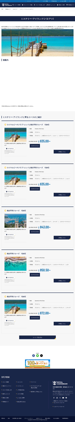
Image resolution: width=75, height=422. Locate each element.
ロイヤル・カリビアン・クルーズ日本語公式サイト (61, 383)
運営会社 (3, 418)
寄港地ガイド (71, 5)
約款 (9, 418)
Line (66, 398)
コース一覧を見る (37, 337)
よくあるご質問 (63, 1)
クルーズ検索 (17, 5)
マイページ (71, 1)
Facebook (54, 398)
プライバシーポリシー (28, 418)
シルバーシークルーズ (59, 406)
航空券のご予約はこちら (36, 391)
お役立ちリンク (39, 418)
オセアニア (15, 9)
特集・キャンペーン (7, 386)
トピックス (29, 1)
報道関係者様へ (65, 418)
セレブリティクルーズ (59, 402)
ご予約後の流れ (54, 1)
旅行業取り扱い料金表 (17, 418)
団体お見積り (47, 418)
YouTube (63, 398)
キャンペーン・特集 (28, 5)
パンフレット (37, 1)
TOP (2, 9)
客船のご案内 (62, 5)
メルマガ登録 (45, 1)
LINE (37, 355)
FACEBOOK (33, 355)
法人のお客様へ (56, 418)
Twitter (41, 355)
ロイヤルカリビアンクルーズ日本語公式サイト (7, 4)
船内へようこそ (51, 5)
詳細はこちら (62, 152)
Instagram (57, 398)
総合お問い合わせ (21, 401)
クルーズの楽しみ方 (40, 5)
